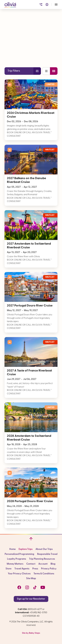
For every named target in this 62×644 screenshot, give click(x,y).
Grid (53, 71)
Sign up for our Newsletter (31, 599)
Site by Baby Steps (31, 633)
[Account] (47, 4)
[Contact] (41, 4)
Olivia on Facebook (19, 587)
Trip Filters (14, 71)
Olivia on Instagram (27, 587)
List (46, 71)
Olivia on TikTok (35, 587)
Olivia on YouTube (42, 587)
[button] (10, 4)
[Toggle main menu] (56, 4)
